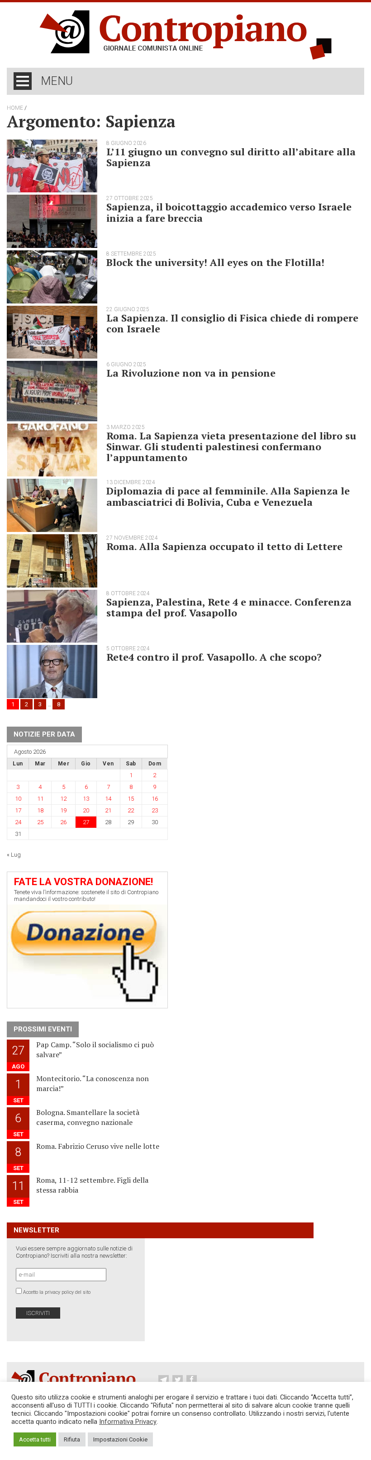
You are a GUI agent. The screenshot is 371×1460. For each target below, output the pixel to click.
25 (40, 822)
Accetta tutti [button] (35, 1439)
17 (18, 810)
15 (131, 798)
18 (40, 810)
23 (155, 810)
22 (131, 810)
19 (63, 810)
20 (86, 810)
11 (40, 798)
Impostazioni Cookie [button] (120, 1439)
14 (108, 798)
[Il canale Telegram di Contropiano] (164, 1380)
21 (108, 810)
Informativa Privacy (128, 1422)
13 (86, 798)
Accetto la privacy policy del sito (56, 1292)
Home (15, 108)
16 (155, 798)
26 (63, 822)
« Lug (14, 854)
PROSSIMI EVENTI (43, 1029)
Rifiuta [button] (72, 1439)
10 (18, 798)
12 (63, 798)
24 (18, 822)
